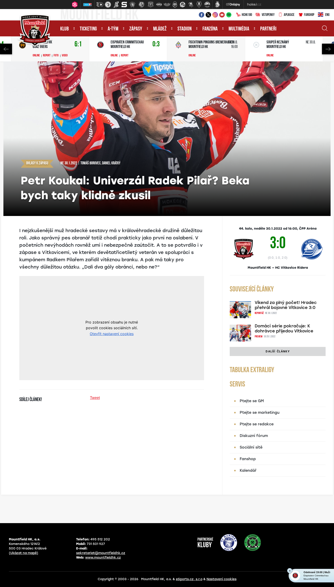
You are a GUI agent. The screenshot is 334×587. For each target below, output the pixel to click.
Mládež (160, 29)
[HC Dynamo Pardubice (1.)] (100, 4)
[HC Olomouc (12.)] (191, 4)
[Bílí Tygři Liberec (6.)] (142, 4)
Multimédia (239, 29)
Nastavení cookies (222, 579)
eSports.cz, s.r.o (189, 579)
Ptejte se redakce (257, 424)
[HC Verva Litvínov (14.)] (207, 4)
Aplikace (289, 15)
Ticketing (88, 29)
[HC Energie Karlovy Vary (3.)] (116, 4)
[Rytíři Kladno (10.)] (174, 4)
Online (36, 55)
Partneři (268, 29)
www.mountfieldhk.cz (103, 557)
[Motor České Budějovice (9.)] (167, 4)
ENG (327, 15)
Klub (64, 29)
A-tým (113, 29)
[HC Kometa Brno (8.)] (159, 4)
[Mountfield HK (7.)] (151, 4)
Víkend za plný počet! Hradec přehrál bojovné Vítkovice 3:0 (286, 305)
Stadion (184, 29)
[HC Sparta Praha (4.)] (124, 4)
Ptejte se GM (252, 401)
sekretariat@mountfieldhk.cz (100, 553)
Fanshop (309, 15)
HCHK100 (247, 15)
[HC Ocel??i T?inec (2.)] (108, 4)
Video (65, 55)
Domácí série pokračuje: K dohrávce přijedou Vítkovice (284, 329)
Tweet (95, 398)
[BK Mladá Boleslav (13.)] (199, 4)
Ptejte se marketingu (259, 412)
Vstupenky (268, 15)
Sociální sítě (251, 447)
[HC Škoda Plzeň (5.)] (132, 4)
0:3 (156, 44)
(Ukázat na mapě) (23, 553)
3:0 (278, 244)
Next (328, 49)
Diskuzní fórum (254, 436)
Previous (6, 49)
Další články (277, 351)
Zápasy (135, 29)
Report (46, 55)
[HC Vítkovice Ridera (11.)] (183, 4)
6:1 (78, 44)
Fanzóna (210, 29)
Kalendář (248, 470)
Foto (56, 55)
